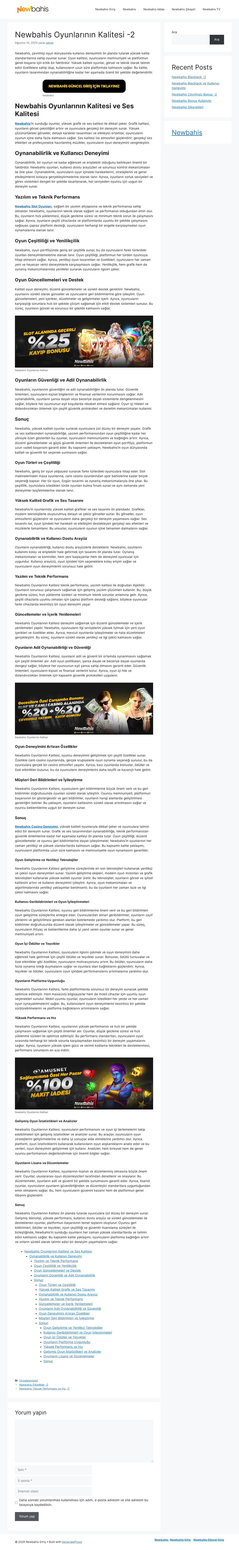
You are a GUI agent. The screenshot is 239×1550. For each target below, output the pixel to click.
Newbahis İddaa (153, 9)
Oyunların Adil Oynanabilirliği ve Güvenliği (70, 1308)
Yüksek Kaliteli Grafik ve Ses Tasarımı (67, 1289)
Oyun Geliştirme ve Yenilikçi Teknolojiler (73, 1328)
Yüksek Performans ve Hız (63, 1347)
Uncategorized (28, 1380)
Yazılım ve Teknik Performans (56, 1261)
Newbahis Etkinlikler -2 (33, 1384)
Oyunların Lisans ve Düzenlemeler (69, 1356)
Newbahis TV (211, 9)
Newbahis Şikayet (183, 9)
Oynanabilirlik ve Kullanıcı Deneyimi (55, 1256)
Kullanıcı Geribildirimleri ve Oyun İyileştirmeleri (78, 1332)
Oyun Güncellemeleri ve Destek (57, 1270)
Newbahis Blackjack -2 (189, 77)
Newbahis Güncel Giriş (208, 1540)
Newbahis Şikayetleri (187, 107)
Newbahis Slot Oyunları (33, 206)
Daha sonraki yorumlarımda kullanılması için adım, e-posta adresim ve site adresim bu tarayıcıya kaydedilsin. (83, 1502)
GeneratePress (72, 1542)
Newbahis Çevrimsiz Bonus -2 (194, 94)
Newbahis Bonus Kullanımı (191, 101)
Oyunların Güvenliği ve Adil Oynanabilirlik (64, 1275)
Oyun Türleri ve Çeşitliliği (57, 1285)
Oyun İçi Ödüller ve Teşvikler (65, 1337)
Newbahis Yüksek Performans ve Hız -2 (44, 1388)
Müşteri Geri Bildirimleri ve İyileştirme (66, 1318)
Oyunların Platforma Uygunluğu (67, 1342)
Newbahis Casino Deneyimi (36, 826)
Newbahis (129, 9)
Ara (174, 32)
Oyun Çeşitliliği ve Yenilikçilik (55, 1266)
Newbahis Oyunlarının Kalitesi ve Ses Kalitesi (58, 1251)
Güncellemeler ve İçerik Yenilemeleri (66, 1304)
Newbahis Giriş (105, 9)
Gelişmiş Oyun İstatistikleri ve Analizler (72, 1351)
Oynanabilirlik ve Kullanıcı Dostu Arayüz (68, 1294)
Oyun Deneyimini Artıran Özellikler (64, 1313)
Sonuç (38, 1280)
